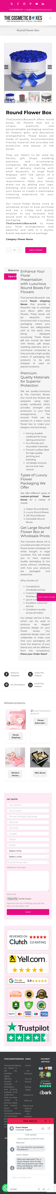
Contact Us (28, 1095)
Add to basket (35, 250)
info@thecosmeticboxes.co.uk (38, 9)
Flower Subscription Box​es (41, 721)
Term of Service (28, 1080)
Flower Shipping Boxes (16, 736)
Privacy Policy (28, 1088)
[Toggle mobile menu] (50, 18)
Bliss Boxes (40, 773)
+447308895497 (16, 9)
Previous (6, 67)
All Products (28, 1072)
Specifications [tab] (12, 276)
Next (50, 67)
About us (28, 1100)
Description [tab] (12, 270)
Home (28, 1065)
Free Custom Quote (46, 597)
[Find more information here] (30, 1155)
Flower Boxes (25, 239)
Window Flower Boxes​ (15, 774)
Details (16, 722)
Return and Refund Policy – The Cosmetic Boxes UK (28, 1112)
